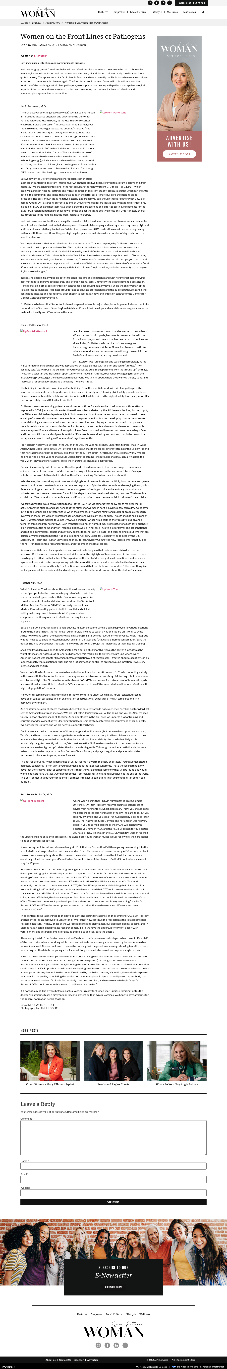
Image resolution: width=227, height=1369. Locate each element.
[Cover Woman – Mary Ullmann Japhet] (50, 1061)
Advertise (92, 1360)
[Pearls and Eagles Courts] (113, 1061)
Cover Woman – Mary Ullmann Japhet (50, 1084)
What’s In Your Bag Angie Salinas (177, 1084)
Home (24, 22)
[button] (203, 12)
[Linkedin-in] (163, 2)
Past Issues (189, 12)
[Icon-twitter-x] (169, 2)
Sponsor (79, 1360)
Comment (26, 1118)
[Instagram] (150, 2)
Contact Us (65, 1360)
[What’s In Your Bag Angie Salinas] (177, 1061)
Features (103, 12)
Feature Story (53, 22)
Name (24, 1161)
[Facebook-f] (156, 2)
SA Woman (40, 55)
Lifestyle (157, 12)
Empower (119, 12)
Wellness (172, 12)
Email (24, 1174)
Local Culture (138, 12)
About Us (51, 1360)
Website (25, 1187)
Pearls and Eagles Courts (113, 1084)
